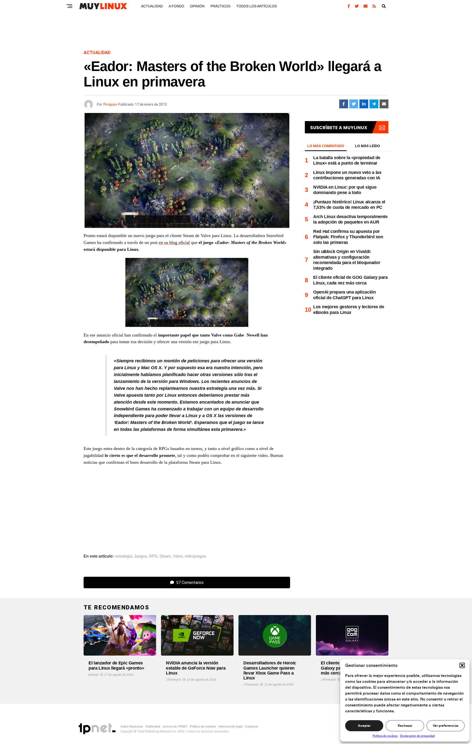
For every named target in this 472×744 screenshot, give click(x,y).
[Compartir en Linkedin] (363, 103)
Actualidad (152, 6)
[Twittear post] (353, 103)
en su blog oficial (174, 242)
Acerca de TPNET (174, 726)
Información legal (231, 726)
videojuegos (195, 556)
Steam (165, 556)
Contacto (251, 726)
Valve (178, 556)
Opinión (197, 6)
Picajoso (110, 104)
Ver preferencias (445, 726)
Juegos (140, 556)
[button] (462, 665)
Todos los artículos (256, 6)
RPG (153, 556)
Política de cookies (385, 735)
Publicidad (153, 726)
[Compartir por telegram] (373, 103)
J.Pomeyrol (173, 679)
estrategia (123, 556)
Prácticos (220, 6)
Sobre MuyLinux (131, 726)
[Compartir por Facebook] (343, 103)
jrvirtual (93, 674)
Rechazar (405, 726)
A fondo (176, 6)
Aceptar (364, 726)
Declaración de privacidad (417, 735)
